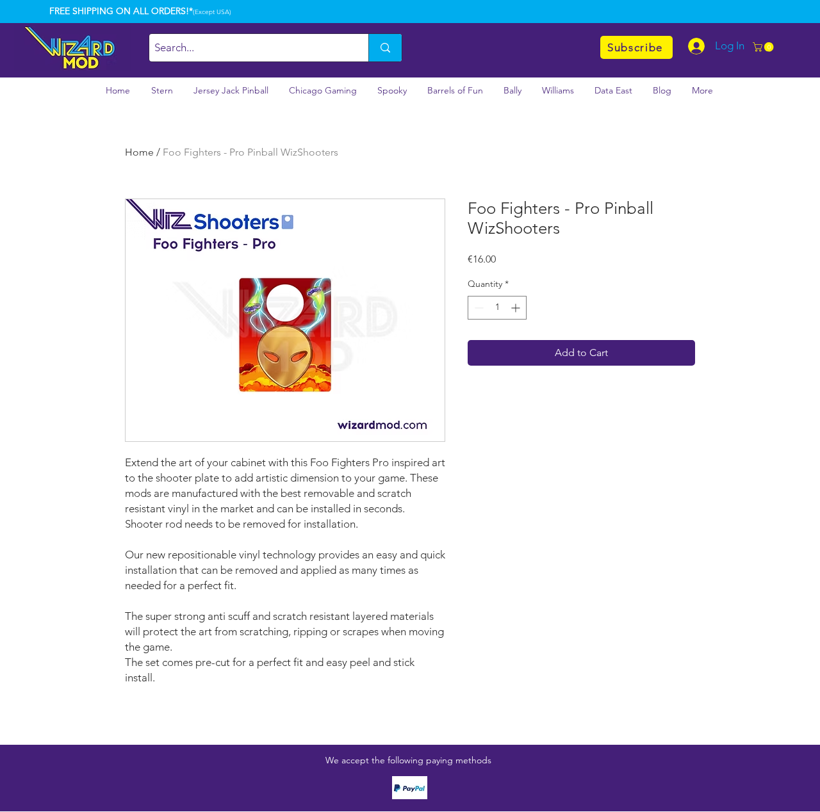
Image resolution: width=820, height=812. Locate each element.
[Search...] (385, 47)
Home (139, 152)
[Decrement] (478, 307)
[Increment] (517, 307)
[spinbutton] (497, 307)
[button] (764, 47)
